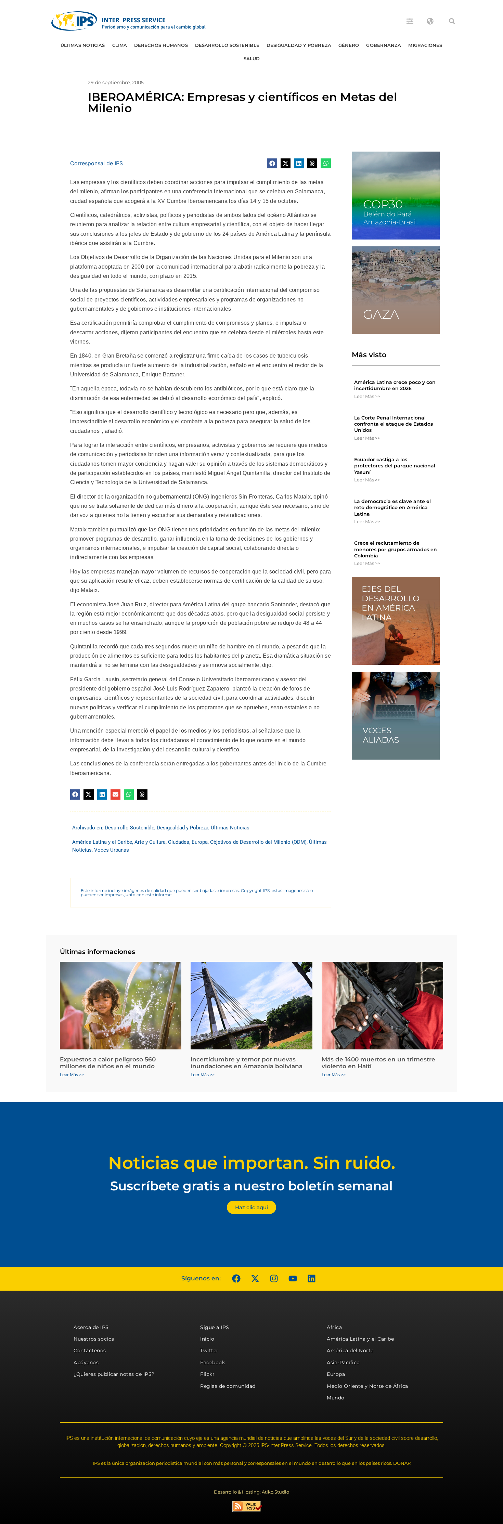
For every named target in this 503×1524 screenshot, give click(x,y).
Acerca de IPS (91, 1327)
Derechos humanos (161, 45)
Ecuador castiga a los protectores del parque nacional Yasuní (394, 465)
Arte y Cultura (150, 842)
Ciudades (178, 842)
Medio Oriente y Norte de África (367, 1386)
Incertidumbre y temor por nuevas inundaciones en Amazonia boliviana (246, 1063)
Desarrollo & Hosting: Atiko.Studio (251, 1492)
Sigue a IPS (214, 1327)
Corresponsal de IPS (96, 163)
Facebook (212, 1362)
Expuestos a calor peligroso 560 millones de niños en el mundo (108, 1063)
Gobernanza (383, 45)
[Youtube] (292, 1278)
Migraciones (425, 45)
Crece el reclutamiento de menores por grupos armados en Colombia (395, 549)
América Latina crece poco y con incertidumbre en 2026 (395, 385)
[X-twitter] (254, 1278)
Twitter (209, 1350)
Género (348, 45)
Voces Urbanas (111, 850)
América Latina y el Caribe (102, 842)
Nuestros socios (94, 1339)
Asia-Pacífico (343, 1362)
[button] (452, 21)
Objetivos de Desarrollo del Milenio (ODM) (258, 842)
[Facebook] (236, 1278)
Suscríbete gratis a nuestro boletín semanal (251, 1185)
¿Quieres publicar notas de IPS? (114, 1374)
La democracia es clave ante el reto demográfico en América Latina (392, 507)
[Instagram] (273, 1278)
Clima (119, 45)
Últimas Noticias (83, 45)
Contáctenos (90, 1350)
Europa (200, 842)
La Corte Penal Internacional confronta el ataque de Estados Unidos (393, 424)
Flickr (207, 1374)
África (334, 1327)
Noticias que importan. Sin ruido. (251, 1162)
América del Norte (350, 1350)
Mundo (336, 1398)
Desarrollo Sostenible (227, 45)
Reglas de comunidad (228, 1386)
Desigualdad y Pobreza (299, 45)
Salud (252, 58)
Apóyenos (86, 1362)
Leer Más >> (367, 396)
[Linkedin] (311, 1278)
